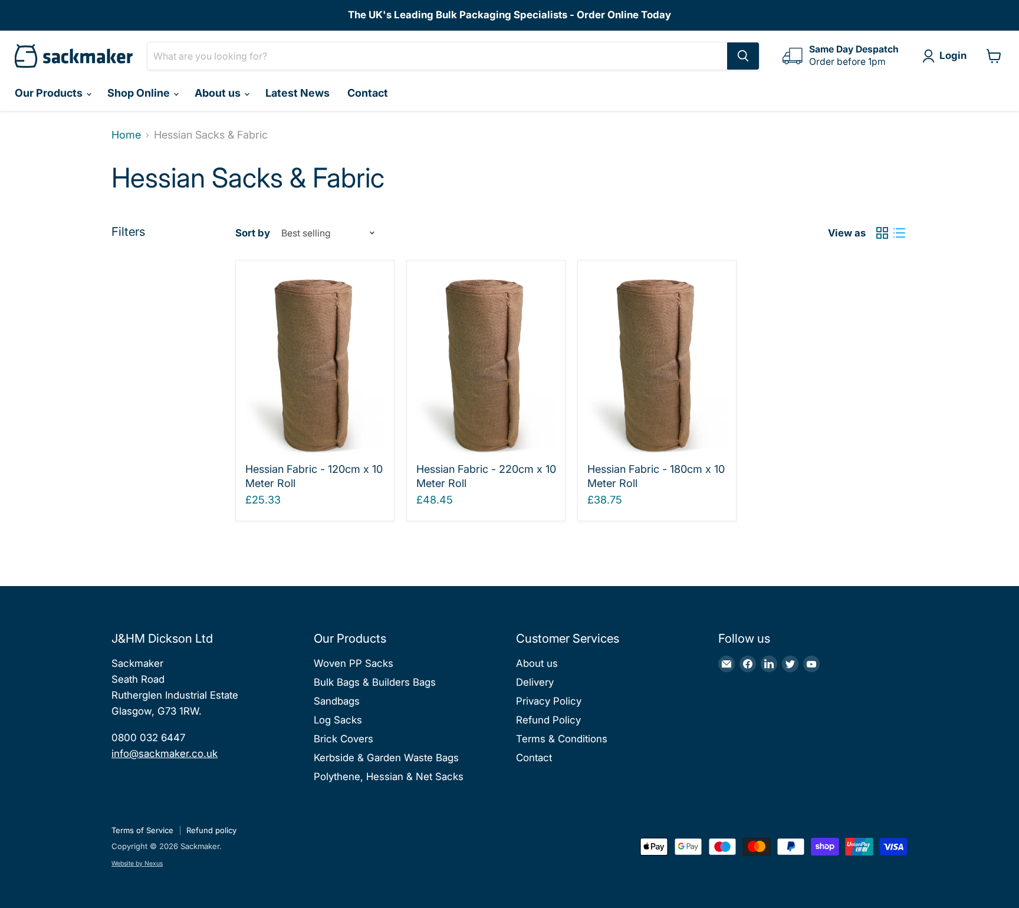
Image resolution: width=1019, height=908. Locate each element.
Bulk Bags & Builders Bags (375, 682)
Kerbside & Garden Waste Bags (386, 758)
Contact (367, 93)
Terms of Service (142, 830)
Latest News (297, 93)
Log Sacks (338, 720)
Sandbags (337, 701)
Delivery (535, 682)
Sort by (252, 233)
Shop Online (139, 93)
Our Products (50, 93)
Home (126, 135)
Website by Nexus (137, 863)
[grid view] (881, 233)
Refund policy (211, 830)
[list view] (899, 233)
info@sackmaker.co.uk (164, 753)
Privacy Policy (548, 701)
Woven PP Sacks (353, 663)
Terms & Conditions (561, 739)
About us (219, 93)
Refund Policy (548, 720)
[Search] (743, 56)
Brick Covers (343, 739)
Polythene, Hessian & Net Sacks (389, 776)
